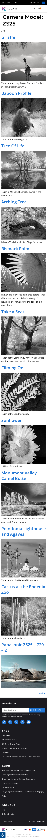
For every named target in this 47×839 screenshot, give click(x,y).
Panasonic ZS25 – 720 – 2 (22, 647)
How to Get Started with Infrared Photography (18, 770)
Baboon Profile (16, 93)
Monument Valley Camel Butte (19, 475)
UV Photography (8, 787)
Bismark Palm (15, 248)
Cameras (5, 752)
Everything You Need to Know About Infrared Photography (23, 792)
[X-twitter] (16, 722)
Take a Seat (12, 311)
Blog (3, 810)
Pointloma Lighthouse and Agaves (23, 531)
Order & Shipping (8, 814)
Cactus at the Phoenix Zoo (23, 589)
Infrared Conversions (9, 740)
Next (42, 693)
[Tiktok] (4, 722)
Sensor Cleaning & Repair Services (14, 748)
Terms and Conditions (37, 821)
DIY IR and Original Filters (11, 744)
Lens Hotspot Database (10, 783)
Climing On (12, 367)
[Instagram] (10, 722)
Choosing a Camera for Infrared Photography (18, 779)
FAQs (4, 796)
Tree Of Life (12, 146)
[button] (43, 9)
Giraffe (8, 37)
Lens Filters (6, 735)
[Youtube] (29, 722)
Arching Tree (14, 202)
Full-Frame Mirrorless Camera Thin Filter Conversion (21, 757)
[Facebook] (22, 722)
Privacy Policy (7, 821)
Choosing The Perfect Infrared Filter (15, 775)
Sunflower (11, 420)
